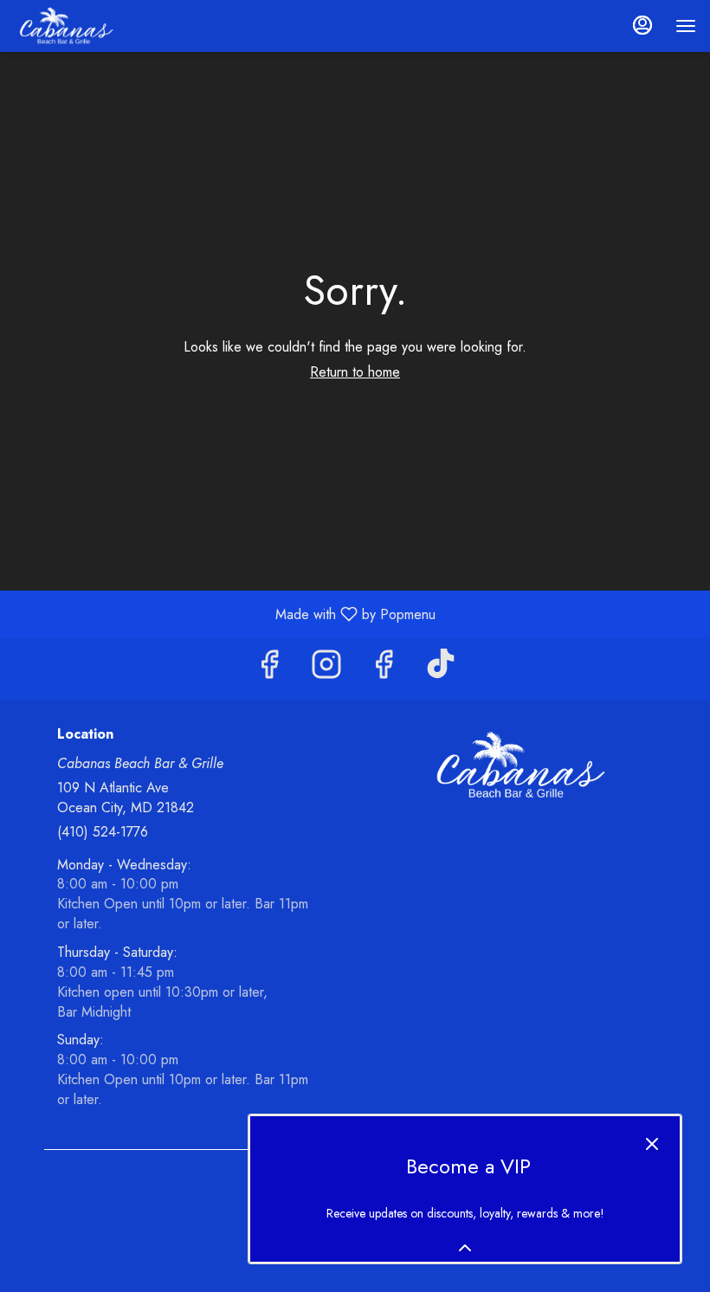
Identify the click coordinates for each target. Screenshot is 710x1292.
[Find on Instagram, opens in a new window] (326, 669)
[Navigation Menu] (686, 26)
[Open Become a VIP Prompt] (465, 1247)
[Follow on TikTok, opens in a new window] (440, 669)
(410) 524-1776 (102, 832)
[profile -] (642, 25)
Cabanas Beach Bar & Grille (517, 765)
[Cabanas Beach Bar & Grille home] (92, 26)
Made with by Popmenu (224, 613)
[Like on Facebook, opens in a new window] (269, 669)
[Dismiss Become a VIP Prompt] (652, 1144)
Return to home (355, 372)
